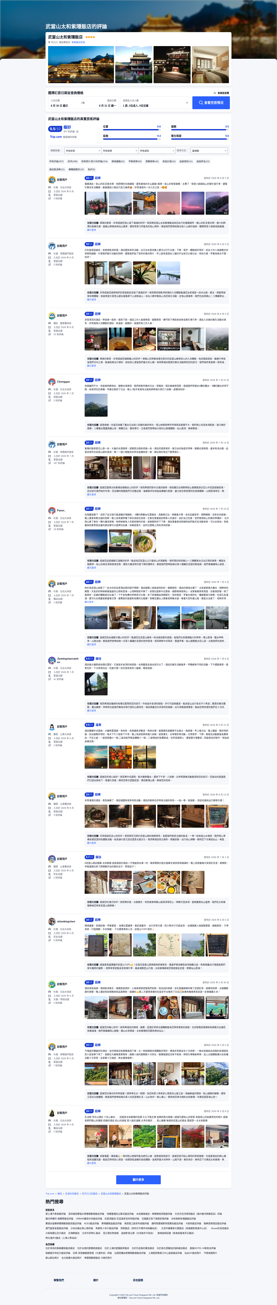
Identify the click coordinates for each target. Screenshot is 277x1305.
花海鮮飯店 (74, 1233)
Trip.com (50, 1193)
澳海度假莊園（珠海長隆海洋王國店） (176, 1233)
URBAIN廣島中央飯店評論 (89, 1218)
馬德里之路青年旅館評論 (136, 1223)
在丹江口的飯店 (90, 1193)
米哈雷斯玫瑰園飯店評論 (183, 1218)
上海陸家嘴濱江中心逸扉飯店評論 (165, 1253)
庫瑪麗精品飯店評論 (111, 1223)
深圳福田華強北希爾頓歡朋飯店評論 (86, 1214)
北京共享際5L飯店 (91, 1233)
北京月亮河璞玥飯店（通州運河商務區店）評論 (198, 1214)
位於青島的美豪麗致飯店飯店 (60, 1248)
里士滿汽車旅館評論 (56, 1214)
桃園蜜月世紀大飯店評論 (58, 1253)
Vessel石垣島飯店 (220, 1228)
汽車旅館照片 (210, 1253)
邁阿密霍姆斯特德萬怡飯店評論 (167, 1223)
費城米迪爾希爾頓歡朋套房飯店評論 (63, 1223)
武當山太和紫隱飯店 (111, 1193)
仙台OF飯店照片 (193, 1253)
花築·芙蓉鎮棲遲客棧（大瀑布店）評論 (92, 1253)
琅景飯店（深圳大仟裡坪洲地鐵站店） (140, 1228)
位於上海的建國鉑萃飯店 (117, 1248)
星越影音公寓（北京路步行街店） (138, 1233)
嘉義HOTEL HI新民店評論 (203, 1248)
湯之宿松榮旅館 (111, 1233)
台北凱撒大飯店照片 (72, 1258)
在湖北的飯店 (72, 1193)
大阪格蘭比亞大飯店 (56, 1233)
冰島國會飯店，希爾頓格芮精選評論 (154, 1214)
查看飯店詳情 (78, 42)
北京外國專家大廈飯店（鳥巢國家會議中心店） (184, 1228)
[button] (255, 5)
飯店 (60, 1193)
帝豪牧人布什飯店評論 (107, 1228)
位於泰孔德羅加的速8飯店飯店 (172, 1248)
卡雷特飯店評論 (193, 1223)
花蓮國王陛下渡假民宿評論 (155, 1218)
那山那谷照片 (52, 1258)
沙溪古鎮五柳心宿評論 (82, 1228)
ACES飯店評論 (91, 1223)
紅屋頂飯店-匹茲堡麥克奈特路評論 (122, 1218)
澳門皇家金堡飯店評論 (57, 1228)
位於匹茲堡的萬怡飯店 (143, 1248)
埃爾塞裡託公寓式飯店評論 (120, 1214)
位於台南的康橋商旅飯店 (89, 1248)
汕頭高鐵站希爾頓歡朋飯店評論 (130, 1253)
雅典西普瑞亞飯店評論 (215, 1223)
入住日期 (55, 100)
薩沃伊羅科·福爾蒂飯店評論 (59, 1218)
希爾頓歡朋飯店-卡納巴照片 (98, 1258)
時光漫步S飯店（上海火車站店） (62, 1238)
